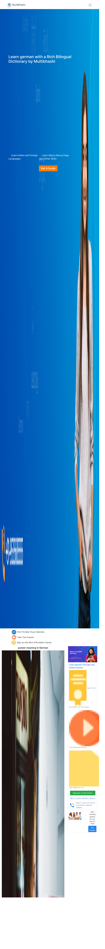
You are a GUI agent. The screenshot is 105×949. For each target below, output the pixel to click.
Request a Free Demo (83, 793)
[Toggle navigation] (90, 5)
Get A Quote (48, 168)
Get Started (92, 829)
